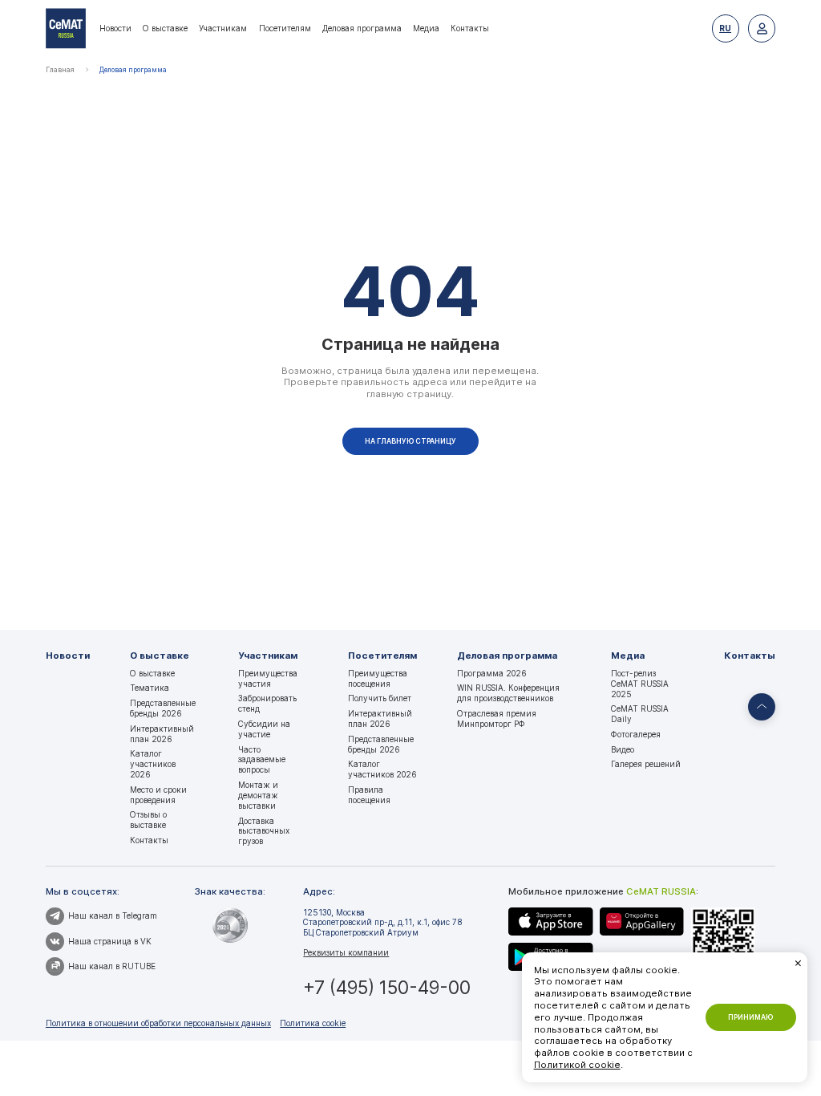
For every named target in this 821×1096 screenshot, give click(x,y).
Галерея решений (646, 764)
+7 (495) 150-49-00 (387, 987)
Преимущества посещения (377, 678)
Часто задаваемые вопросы (261, 760)
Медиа (426, 28)
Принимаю (750, 1017)
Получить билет (379, 698)
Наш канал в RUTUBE (112, 966)
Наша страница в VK (110, 941)
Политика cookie (313, 1023)
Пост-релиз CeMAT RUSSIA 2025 (640, 683)
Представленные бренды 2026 (163, 708)
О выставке (165, 28)
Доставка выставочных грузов (263, 831)
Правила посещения (369, 795)
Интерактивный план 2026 (162, 734)
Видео (622, 749)
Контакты (470, 28)
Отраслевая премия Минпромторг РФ (496, 718)
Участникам (223, 28)
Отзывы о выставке (148, 820)
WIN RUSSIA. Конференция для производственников (508, 693)
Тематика (149, 687)
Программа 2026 (492, 673)
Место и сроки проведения (158, 795)
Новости (115, 28)
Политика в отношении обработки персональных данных (158, 1023)
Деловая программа (362, 28)
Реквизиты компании (346, 952)
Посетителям (285, 28)
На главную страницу (410, 441)
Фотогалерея (636, 734)
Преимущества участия (267, 678)
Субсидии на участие (264, 729)
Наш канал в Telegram (112, 915)
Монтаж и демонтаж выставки (258, 795)
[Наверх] (761, 707)
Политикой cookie (577, 1064)
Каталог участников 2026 (153, 764)
